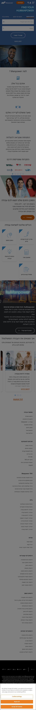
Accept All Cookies (17, 706)
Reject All (17, 701)
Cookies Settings (17, 696)
